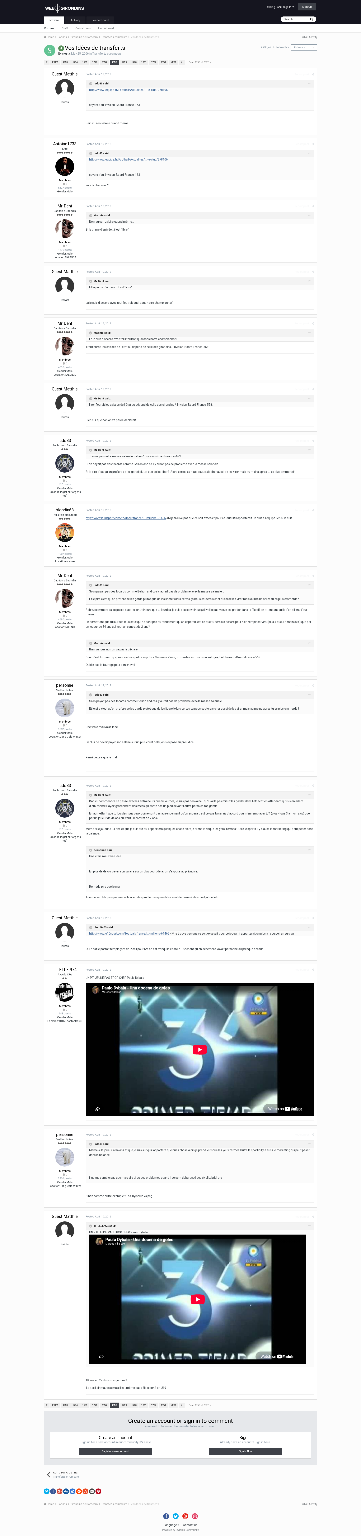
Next (173, 62)
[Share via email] (92, 1491)
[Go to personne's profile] (64, 708)
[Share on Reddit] (79, 1491)
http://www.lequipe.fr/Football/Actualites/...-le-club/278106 (128, 90)
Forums (49, 28)
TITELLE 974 (65, 969)
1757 (104, 62)
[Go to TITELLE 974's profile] (64, 992)
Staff (65, 28)
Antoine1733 (64, 143)
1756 (94, 62)
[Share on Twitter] (47, 1491)
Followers (299, 47)
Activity (75, 20)
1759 (124, 62)
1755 (84, 62)
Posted (98, 74)
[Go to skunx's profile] (49, 50)
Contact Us (190, 1525)
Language (171, 1525)
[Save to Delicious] (72, 1491)
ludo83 (64, 440)
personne (64, 685)
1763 (163, 62)
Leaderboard (106, 28)
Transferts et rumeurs (107, 53)
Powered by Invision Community (180, 1529)
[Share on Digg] (66, 1491)
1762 (153, 62)
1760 (133, 62)
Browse (54, 20)
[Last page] (182, 62)
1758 (114, 62)
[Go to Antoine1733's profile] (64, 166)
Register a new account (115, 1451)
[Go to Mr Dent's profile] (64, 228)
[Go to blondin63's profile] (64, 532)
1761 (143, 62)
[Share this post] (313, 74)
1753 (65, 62)
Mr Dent (64, 205)
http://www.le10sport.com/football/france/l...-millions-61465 (126, 518)
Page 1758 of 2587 (199, 62)
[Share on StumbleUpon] (85, 1491)
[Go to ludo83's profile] (64, 463)
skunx (66, 53)
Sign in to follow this (276, 47)
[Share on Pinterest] (98, 1491)
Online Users (83, 28)
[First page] (47, 62)
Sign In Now (245, 1451)
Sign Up (307, 6)
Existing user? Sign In (279, 7)
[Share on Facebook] (53, 1491)
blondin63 (65, 509)
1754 (75, 62)
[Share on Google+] (59, 1491)
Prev (55, 62)
